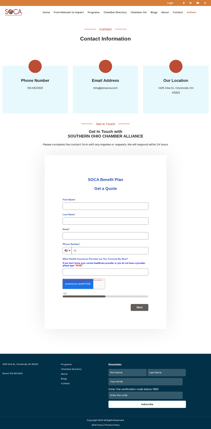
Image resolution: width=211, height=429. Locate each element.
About (165, 12)
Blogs (154, 12)
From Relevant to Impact (69, 12)
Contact (178, 12)
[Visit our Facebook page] (184, 3)
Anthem (191, 12)
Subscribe (147, 404)
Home (46, 12)
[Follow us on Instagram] (205, 3)
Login (170, 3)
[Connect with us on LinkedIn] (191, 3)
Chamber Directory (115, 12)
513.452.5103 (35, 88)
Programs (94, 12)
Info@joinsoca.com (105, 88)
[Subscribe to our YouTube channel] (197, 3)
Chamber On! (139, 12)
